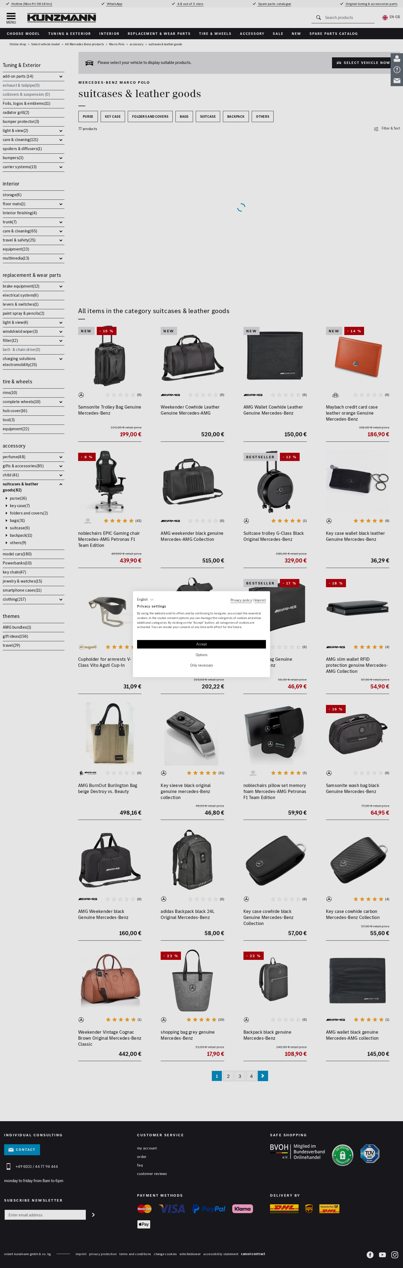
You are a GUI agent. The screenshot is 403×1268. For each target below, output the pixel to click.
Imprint (260, 600)
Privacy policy (241, 600)
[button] (145, 599)
